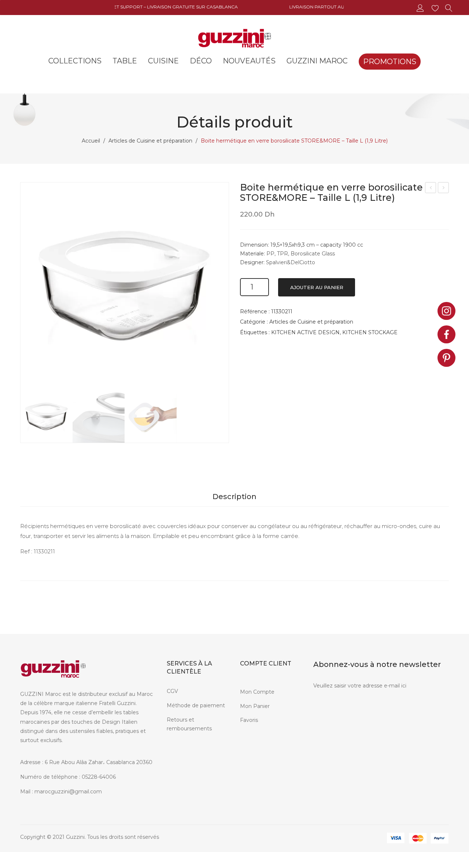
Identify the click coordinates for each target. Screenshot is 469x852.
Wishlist (436, 8)
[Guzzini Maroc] (234, 37)
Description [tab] (234, 496)
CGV (172, 691)
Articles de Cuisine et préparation (150, 140)
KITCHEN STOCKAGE (370, 332)
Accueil (91, 140)
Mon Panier (255, 706)
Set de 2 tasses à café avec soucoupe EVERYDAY (444, 188)
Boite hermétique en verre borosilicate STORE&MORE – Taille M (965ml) (430, 188)
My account (421, 8)
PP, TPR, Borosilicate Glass (300, 253)
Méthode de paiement (196, 705)
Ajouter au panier (316, 287)
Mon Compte (257, 692)
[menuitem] (74, 61)
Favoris (249, 720)
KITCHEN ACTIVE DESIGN (305, 332)
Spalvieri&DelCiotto (290, 262)
